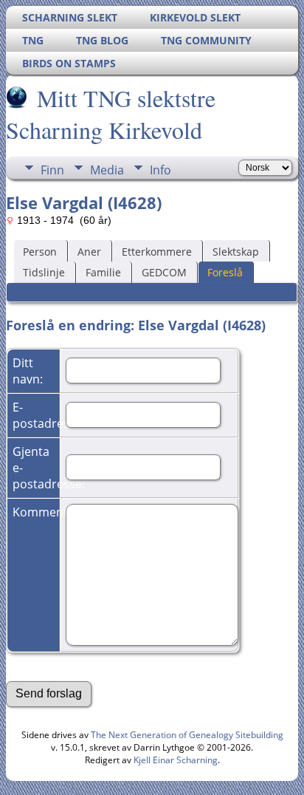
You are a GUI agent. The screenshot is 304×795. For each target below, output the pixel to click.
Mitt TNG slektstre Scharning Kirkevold (110, 114)
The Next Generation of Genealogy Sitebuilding (187, 735)
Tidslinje (44, 272)
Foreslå (225, 272)
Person (40, 252)
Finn (52, 170)
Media (107, 170)
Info (160, 170)
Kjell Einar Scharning (176, 760)
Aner (89, 252)
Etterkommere (157, 252)
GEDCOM (164, 272)
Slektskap (236, 252)
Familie (103, 272)
